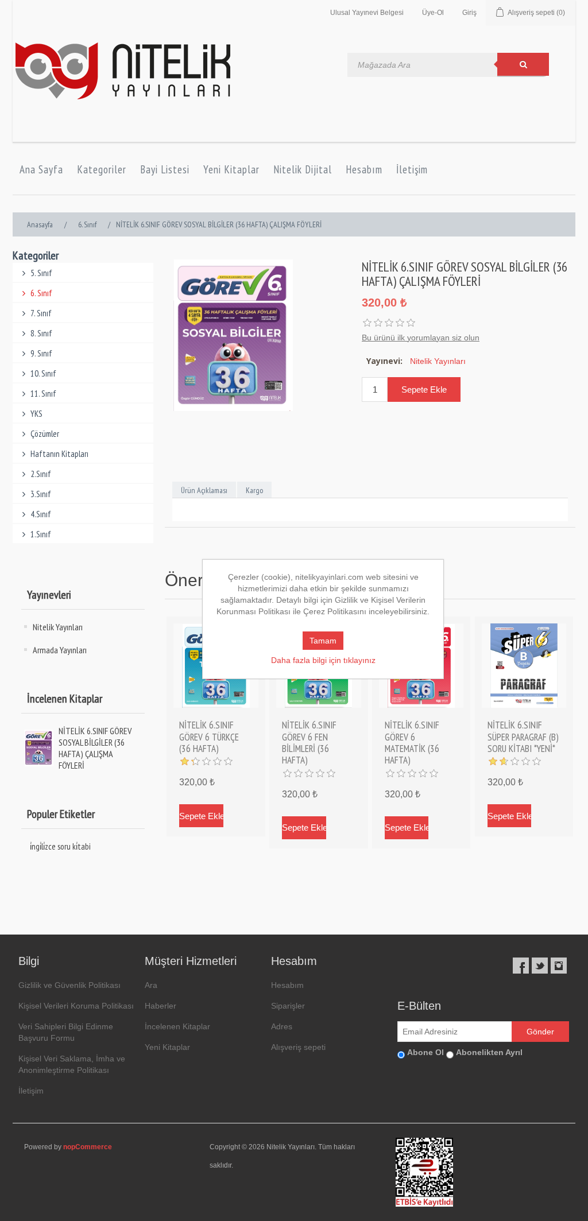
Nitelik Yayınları (58, 627)
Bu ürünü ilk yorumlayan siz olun (420, 337)
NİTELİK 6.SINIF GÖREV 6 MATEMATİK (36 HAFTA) (412, 742)
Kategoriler (101, 169)
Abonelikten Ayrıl (489, 1052)
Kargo (254, 490)
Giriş (469, 13)
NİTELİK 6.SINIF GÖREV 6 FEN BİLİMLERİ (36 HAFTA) (309, 742)
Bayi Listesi (164, 169)
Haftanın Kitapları (59, 453)
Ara (151, 985)
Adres (281, 1026)
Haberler (160, 1005)
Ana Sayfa (41, 169)
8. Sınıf (41, 333)
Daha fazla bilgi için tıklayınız (323, 660)
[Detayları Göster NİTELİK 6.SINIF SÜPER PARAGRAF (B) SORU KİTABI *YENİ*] (524, 665)
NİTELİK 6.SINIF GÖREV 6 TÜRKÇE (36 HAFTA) (209, 736)
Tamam (323, 640)
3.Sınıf (40, 494)
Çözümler (44, 433)
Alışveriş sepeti (298, 1047)
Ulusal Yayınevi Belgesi (367, 13)
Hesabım (364, 169)
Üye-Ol (433, 13)
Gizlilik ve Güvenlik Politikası (69, 985)
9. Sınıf (41, 353)
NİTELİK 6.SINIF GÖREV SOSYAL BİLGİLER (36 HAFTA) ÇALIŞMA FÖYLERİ (95, 748)
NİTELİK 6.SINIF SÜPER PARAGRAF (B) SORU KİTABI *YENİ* (523, 736)
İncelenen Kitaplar (177, 1026)
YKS (36, 413)
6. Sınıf (41, 293)
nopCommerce (87, 1147)
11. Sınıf (43, 393)
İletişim (412, 169)
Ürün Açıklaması (204, 490)
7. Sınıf (41, 313)
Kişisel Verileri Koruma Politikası (76, 1005)
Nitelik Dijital (302, 169)
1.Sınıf (40, 534)
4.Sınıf (40, 514)
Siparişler (288, 1005)
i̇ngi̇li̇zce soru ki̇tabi (60, 846)
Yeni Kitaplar (231, 169)
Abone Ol (425, 1052)
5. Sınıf (41, 273)
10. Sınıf (43, 373)
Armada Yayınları (60, 650)
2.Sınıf (40, 473)
